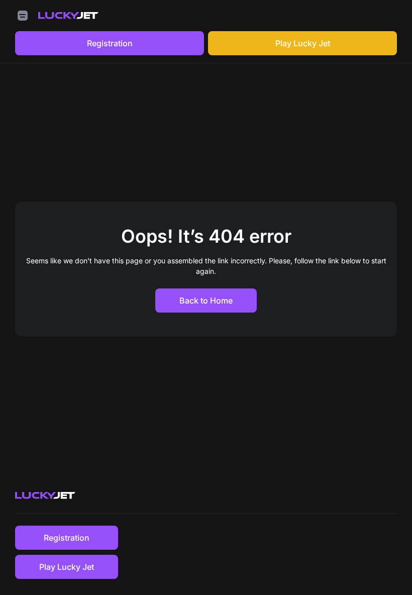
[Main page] (68, 15)
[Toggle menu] (22, 15)
